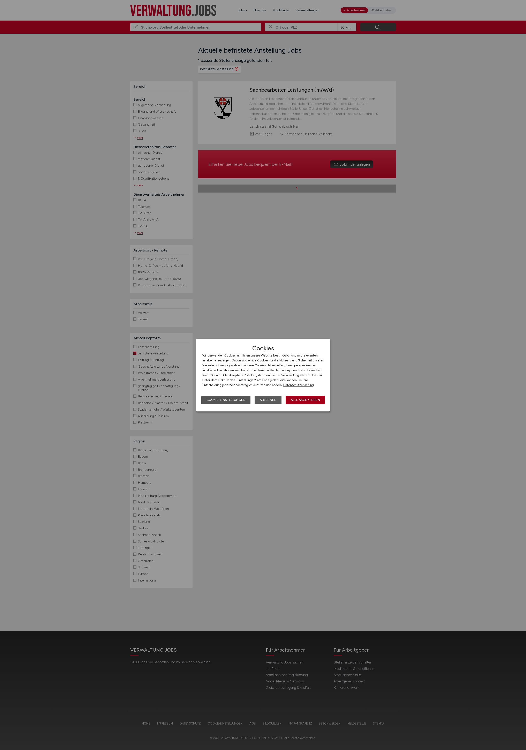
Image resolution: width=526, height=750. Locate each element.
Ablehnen (268, 400)
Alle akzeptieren (305, 400)
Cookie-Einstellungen (225, 400)
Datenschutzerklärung (298, 385)
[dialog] (263, 375)
